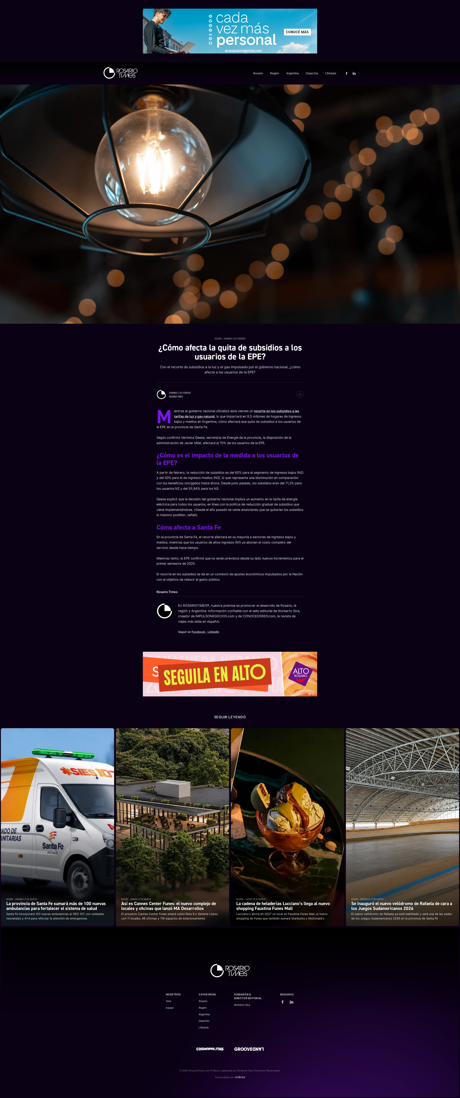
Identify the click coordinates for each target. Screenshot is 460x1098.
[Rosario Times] (120, 73)
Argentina (292, 73)
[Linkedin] (353, 73)
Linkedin (213, 632)
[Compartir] (299, 394)
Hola (168, 1001)
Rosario (258, 73)
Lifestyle (330, 73)
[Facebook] (347, 73)
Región (274, 73)
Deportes (312, 73)
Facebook (199, 632)
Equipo (170, 1007)
